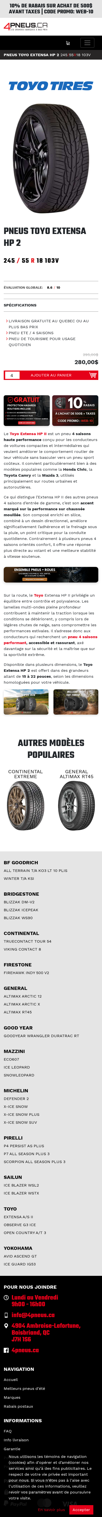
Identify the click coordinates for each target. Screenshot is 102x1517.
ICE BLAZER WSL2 (21, 1185)
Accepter (81, 1509)
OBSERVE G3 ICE (20, 1224)
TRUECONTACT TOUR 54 (27, 941)
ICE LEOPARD (17, 1067)
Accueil (11, 1379)
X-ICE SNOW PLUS (21, 1114)
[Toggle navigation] (87, 43)
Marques (12, 1397)
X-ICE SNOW (16, 1106)
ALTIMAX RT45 (18, 1012)
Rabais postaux (18, 1406)
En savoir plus (51, 1509)
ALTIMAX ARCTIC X (22, 1004)
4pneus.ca (25, 1350)
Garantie (12, 1449)
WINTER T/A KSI (19, 878)
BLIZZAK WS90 (18, 917)
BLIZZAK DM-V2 (19, 902)
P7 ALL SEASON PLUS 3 (27, 1153)
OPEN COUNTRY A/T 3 (25, 1232)
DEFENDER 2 (16, 1098)
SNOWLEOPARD (19, 1075)
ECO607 (11, 1059)
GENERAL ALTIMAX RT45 (77, 774)
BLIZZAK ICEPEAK (21, 910)
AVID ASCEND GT (20, 1256)
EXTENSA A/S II (18, 1216)
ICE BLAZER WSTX (21, 1193)
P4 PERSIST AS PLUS (24, 1146)
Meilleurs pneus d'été (24, 1388)
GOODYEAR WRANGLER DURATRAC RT (41, 1035)
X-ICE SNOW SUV (20, 1122)
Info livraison (16, 1440)
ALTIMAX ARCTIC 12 (23, 996)
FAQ (8, 1431)
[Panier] (67, 43)
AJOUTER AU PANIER (51, 375)
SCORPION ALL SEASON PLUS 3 (34, 1161)
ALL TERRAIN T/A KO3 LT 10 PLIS (35, 870)
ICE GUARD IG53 (20, 1264)
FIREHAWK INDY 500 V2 (26, 972)
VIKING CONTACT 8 (22, 949)
